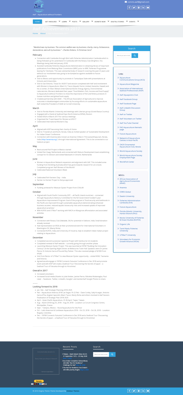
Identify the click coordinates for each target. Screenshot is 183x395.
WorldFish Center (127, 162)
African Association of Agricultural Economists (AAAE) (130, 181)
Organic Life (125, 224)
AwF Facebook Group (128, 99)
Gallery (85, 22)
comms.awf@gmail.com (138, 2)
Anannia (123, 188)
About (43, 33)
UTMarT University (128, 235)
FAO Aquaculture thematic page (131, 128)
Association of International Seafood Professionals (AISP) (131, 89)
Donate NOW (100, 22)
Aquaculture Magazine (129, 84)
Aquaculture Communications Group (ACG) (132, 79)
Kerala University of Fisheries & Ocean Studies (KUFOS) (132, 219)
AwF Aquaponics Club (129, 95)
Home (37, 22)
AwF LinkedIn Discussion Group (130, 109)
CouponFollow (49, 371)
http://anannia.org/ (49, 139)
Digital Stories (117, 22)
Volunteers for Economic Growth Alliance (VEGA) (130, 240)
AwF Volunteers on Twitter (131, 119)
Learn (64, 22)
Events (132, 22)
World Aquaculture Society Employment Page (131, 156)
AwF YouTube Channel (129, 123)
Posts (74, 22)
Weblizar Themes (73, 391)
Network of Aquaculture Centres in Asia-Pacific (130, 139)
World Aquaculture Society (131, 151)
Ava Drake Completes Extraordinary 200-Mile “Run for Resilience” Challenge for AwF (75, 363)
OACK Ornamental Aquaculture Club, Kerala (130, 146)
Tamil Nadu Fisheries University (129, 230)
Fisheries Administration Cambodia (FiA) (130, 202)
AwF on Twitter (126, 114)
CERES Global (125, 192)
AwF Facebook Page (128, 104)
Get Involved (51, 22)
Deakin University (127, 196)
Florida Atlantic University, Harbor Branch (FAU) (131, 212)
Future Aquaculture (128, 134)
